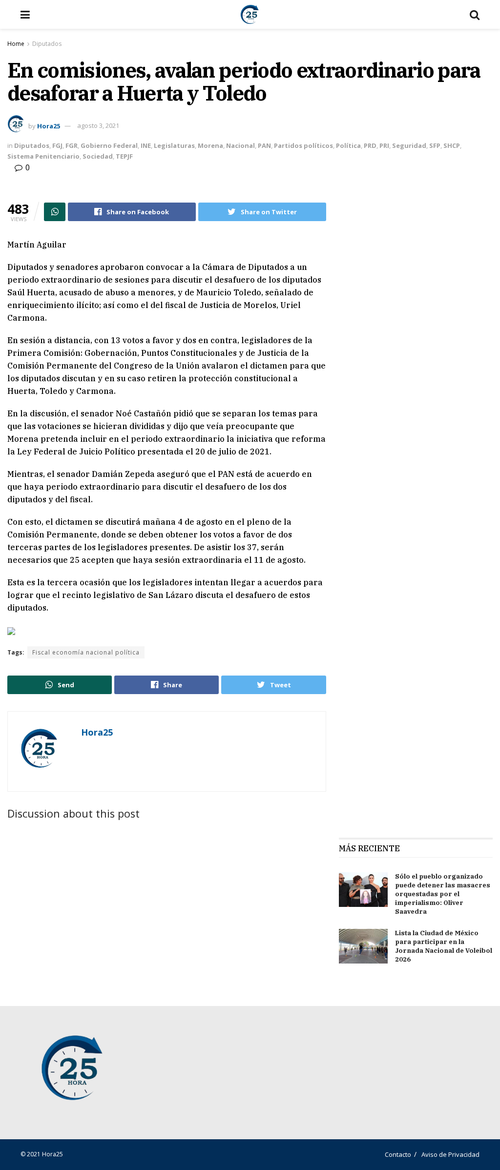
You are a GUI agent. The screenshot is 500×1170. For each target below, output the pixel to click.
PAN (264, 145)
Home (15, 44)
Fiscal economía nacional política (86, 652)
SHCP (451, 145)
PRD (370, 145)
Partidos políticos (303, 145)
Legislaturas (174, 145)
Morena (210, 145)
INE (146, 145)
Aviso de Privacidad (450, 1154)
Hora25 (48, 125)
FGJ (57, 145)
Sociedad (98, 156)
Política (348, 145)
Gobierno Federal (109, 145)
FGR (71, 145)
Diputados (47, 44)
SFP (434, 145)
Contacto (398, 1154)
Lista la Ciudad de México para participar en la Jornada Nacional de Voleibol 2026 (443, 946)
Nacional (240, 145)
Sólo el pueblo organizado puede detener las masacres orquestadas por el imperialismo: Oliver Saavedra (442, 894)
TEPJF (124, 156)
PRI (384, 145)
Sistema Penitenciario (43, 156)
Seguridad (409, 145)
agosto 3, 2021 (98, 125)
